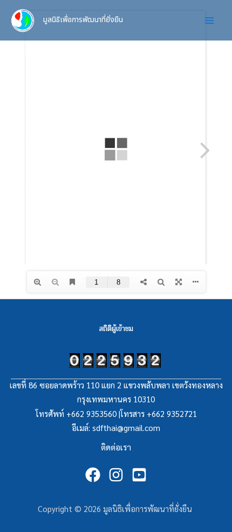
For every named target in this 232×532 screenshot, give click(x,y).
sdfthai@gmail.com (126, 427)
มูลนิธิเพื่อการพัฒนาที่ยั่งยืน (83, 19)
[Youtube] (139, 474)
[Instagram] (116, 474)
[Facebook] (92, 474)
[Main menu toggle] (209, 20)
